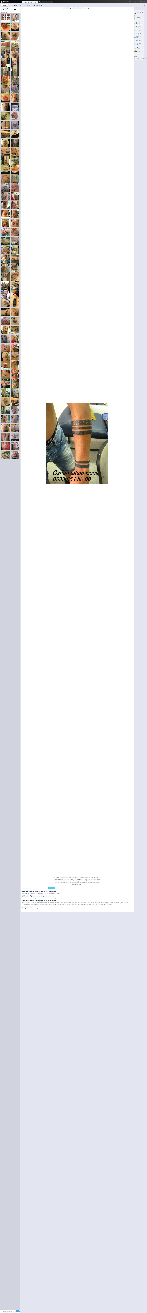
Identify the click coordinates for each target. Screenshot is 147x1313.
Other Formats (138, 17)
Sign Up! (41, 2)
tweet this (52, 888)
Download (137, 19)
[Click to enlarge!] (77, 443)
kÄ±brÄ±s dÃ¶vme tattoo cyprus (138, 13)
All (9, 5)
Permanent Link (25, 887)
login (26, 908)
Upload (49, 2)
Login (129, 1)
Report (136, 16)
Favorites (28, 5)
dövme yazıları (139, 30)
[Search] (144, 5)
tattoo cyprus (138, 43)
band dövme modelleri (137, 37)
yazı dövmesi (138, 24)
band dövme (138, 31)
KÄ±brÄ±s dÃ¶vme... (29, 2)
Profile (22, 5)
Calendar (15, 5)
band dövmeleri (139, 34)
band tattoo (138, 38)
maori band (138, 40)
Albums (4, 5)
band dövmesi (138, 33)
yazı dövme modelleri (137, 28)
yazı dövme (138, 23)
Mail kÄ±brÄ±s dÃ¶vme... (40, 5)
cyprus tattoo (138, 41)
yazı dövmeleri (139, 26)
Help (135, 1)
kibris (137, 44)
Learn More (142, 1)
